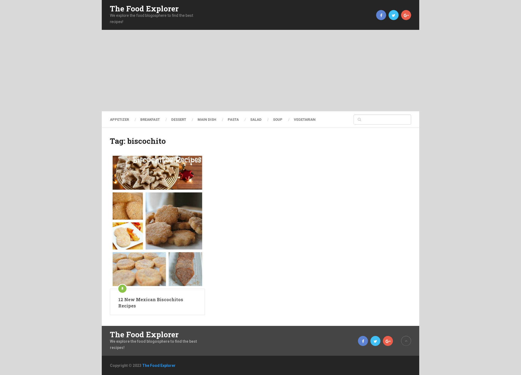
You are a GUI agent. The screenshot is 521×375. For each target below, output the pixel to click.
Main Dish (207, 119)
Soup (277, 119)
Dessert (178, 119)
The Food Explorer (144, 8)
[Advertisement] (260, 71)
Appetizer (119, 119)
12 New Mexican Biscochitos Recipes (150, 302)
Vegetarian (305, 119)
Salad (256, 119)
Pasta (233, 119)
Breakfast (150, 119)
